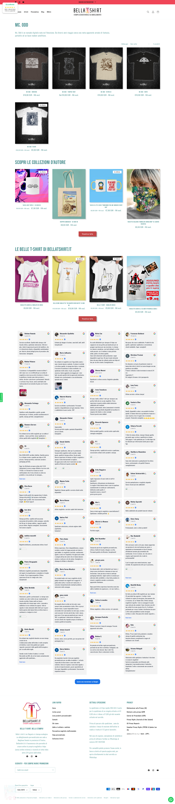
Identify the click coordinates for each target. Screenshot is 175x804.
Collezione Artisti (58, 738)
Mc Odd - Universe (31, 92)
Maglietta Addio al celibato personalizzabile (143, 309)
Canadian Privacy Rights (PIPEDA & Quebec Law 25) (142, 728)
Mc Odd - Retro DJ (106, 92)
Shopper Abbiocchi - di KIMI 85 (69, 222)
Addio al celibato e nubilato (61, 727)
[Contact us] (171, 799)
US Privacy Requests (133, 723)
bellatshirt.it (23, 798)
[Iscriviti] (52, 770)
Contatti (55, 719)
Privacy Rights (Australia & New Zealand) (140, 719)
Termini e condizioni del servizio (77, 798)
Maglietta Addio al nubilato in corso (31, 305)
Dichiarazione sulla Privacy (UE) (137, 708)
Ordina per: (125, 44)
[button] (148, 11)
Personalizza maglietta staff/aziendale (64, 731)
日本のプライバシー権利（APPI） (138, 734)
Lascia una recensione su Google (87, 682)
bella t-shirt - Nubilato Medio (106, 305)
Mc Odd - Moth (143, 92)
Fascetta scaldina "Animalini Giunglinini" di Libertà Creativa (143, 223)
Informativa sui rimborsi (45, 798)
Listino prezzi (56, 712)
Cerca (54, 708)
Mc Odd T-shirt (31, 147)
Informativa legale (115, 798)
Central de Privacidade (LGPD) (136, 716)
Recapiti (106, 798)
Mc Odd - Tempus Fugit (69, 92)
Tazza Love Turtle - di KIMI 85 (32, 205)
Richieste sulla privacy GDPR (136, 712)
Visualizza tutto (87, 234)
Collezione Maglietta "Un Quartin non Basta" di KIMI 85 (69, 304)
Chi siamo (55, 723)
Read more (22, 479)
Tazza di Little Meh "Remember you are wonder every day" (106, 206)
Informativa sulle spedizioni (95, 798)
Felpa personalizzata (58, 735)
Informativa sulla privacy (60, 798)
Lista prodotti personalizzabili (61, 716)
